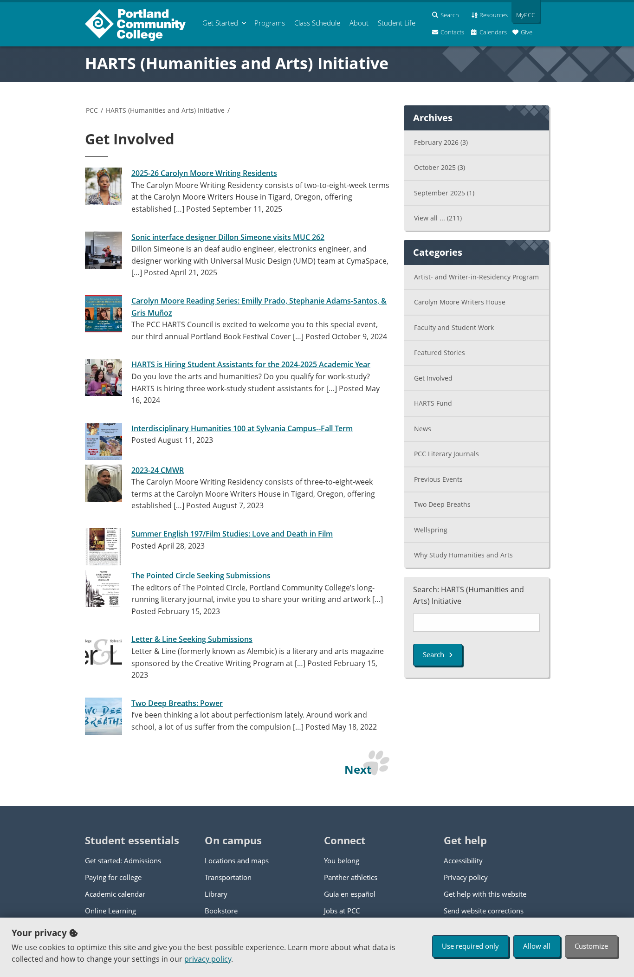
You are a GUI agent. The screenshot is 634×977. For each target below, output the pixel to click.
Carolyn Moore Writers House (459, 302)
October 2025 (439, 167)
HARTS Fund (433, 403)
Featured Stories (439, 352)
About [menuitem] (359, 22)
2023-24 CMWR (157, 470)
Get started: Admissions (123, 860)
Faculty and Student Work (454, 327)
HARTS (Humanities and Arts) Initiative (236, 63)
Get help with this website (485, 894)
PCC (92, 110)
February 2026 (441, 142)
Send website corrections (484, 910)
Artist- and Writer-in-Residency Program (476, 276)
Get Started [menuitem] (220, 22)
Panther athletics (350, 877)
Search (433, 654)
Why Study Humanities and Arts (463, 554)
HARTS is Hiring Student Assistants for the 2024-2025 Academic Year (250, 364)
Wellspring (430, 529)
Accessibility (463, 860)
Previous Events (438, 479)
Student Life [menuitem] (396, 22)
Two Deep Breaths (442, 504)
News (422, 428)
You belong (341, 860)
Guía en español (349, 894)
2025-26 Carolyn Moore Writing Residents (204, 173)
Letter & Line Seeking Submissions (191, 639)
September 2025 (444, 192)
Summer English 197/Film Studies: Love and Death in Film (232, 534)
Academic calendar (115, 894)
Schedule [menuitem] (317, 22)
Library (216, 894)
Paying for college (113, 877)
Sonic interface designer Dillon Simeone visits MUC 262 (227, 237)
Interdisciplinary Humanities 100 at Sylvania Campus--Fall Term (242, 428)
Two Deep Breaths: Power (177, 703)
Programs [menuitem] (269, 22)
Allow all (536, 946)
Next (357, 769)
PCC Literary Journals (446, 453)
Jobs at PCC (342, 910)
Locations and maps (237, 860)
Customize (591, 946)
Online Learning (110, 910)
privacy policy (207, 959)
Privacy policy (466, 877)
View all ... (438, 218)
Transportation (228, 877)
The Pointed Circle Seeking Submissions (201, 575)
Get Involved (433, 378)
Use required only (470, 946)
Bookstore (221, 910)
